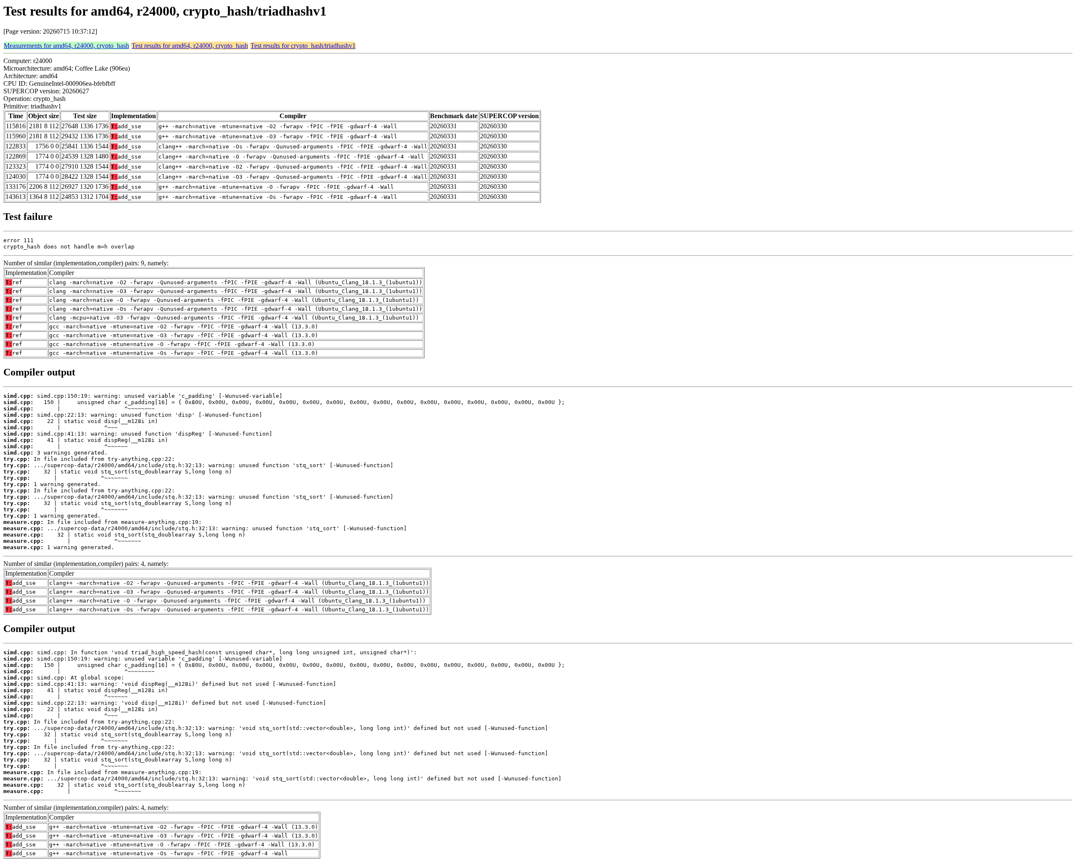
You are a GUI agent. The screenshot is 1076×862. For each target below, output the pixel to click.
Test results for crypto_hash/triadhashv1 (303, 45)
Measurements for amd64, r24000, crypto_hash (66, 45)
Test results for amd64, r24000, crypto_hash (190, 45)
